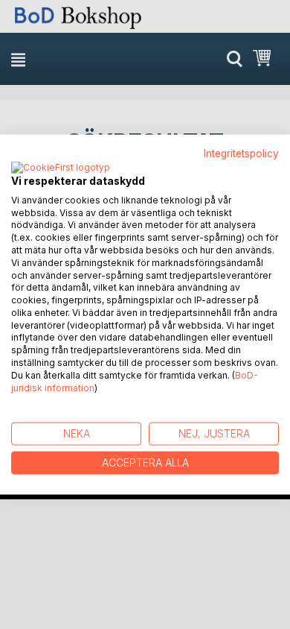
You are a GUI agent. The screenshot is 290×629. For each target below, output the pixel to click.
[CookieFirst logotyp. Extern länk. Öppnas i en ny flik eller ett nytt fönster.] (60, 167)
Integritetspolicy (241, 153)
